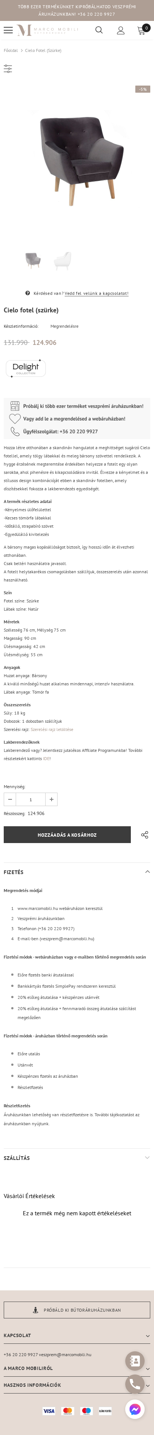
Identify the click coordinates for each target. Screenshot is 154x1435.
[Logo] (47, 30)
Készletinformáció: (21, 326)
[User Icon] (121, 30)
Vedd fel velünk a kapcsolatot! (97, 293)
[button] (135, 1410)
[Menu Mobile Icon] (8, 30)
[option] (77, 159)
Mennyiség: (14, 786)
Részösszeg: (14, 813)
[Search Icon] (99, 30)
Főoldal (11, 50)
